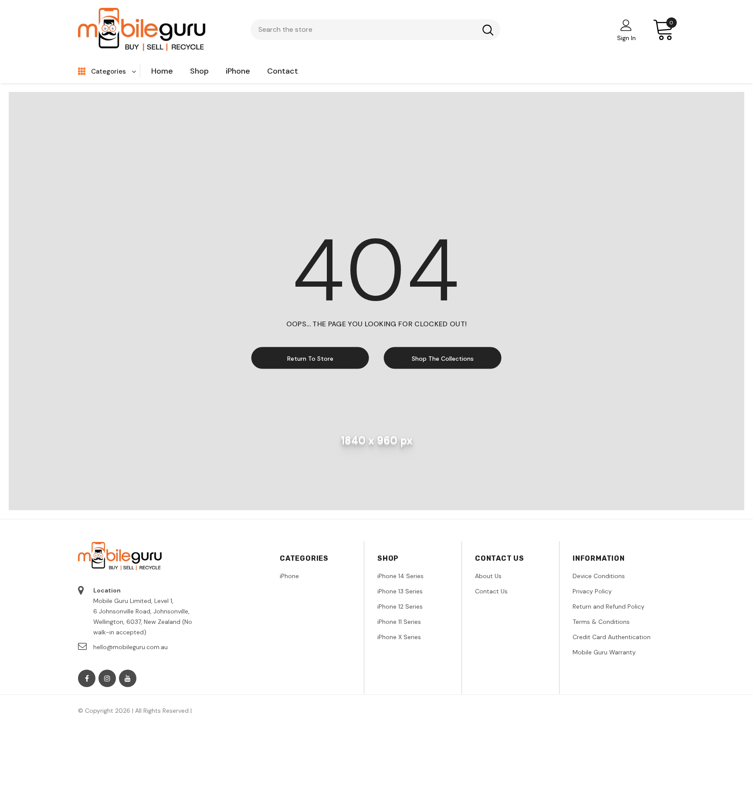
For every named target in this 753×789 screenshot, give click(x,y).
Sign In (626, 38)
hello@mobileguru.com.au (130, 647)
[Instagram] (107, 678)
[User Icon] (626, 25)
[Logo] (142, 29)
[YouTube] (127, 678)
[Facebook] (86, 678)
